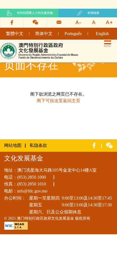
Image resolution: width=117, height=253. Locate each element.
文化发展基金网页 (17, 44)
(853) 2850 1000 (31, 177)
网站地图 (12, 145)
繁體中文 (14, 33)
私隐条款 (38, 145)
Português (73, 33)
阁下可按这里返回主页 (58, 100)
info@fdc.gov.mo (32, 191)
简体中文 (44, 33)
